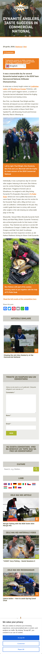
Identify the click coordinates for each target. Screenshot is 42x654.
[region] (21, 636)
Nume (8, 415)
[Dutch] (34, 484)
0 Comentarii (9, 52)
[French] (10, 484)
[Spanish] (19, 484)
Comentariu (10, 392)
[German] (15, 484)
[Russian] (19, 488)
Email (8, 424)
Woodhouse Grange (18, 89)
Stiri (25, 47)
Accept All (21, 638)
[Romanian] (15, 488)
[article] (21, 344)
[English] (5, 484)
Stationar (18, 47)
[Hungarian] (5, 488)
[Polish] (10, 488)
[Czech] (29, 484)
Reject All (21, 649)
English (13, 66)
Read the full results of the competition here (19, 299)
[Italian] (24, 484)
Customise (21, 643)
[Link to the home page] (21, 7)
